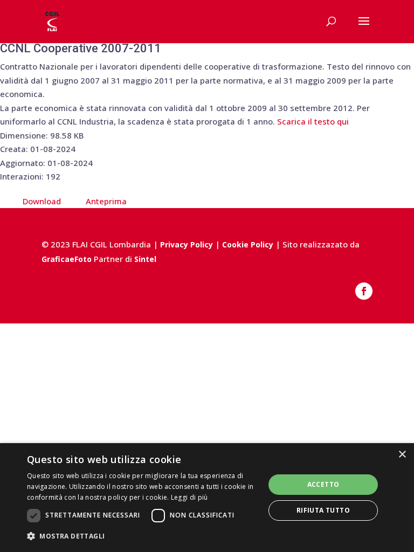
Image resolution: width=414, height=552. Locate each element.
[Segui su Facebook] (363, 291)
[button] (142, 536)
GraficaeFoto (67, 259)
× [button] (402, 455)
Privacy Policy (186, 244)
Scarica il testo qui (313, 121)
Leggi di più (189, 497)
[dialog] (207, 497)
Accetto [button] (323, 484)
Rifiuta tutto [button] (323, 510)
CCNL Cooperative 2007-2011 (80, 48)
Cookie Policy (247, 244)
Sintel (145, 259)
